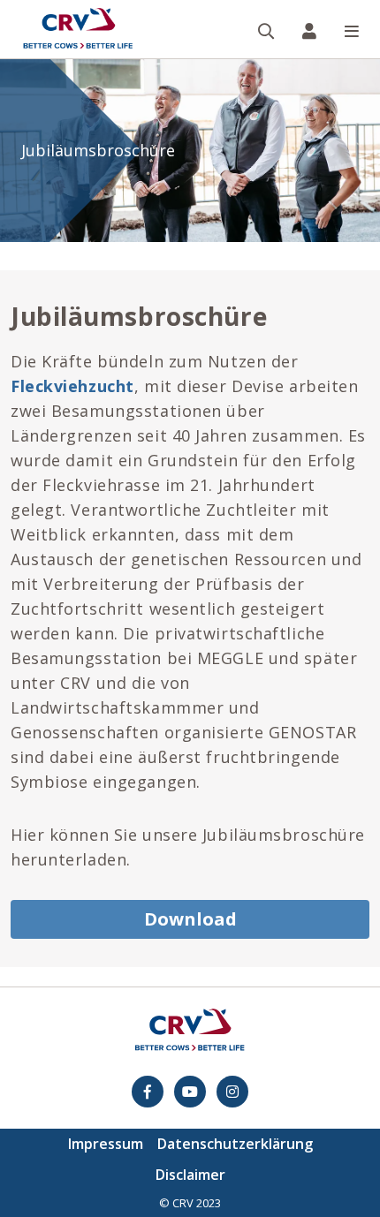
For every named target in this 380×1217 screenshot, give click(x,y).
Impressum (105, 1143)
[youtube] (190, 1091)
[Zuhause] (77, 29)
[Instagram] (232, 1091)
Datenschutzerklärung (235, 1143)
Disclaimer (190, 1174)
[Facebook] (147, 1091)
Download (190, 919)
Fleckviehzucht (72, 386)
